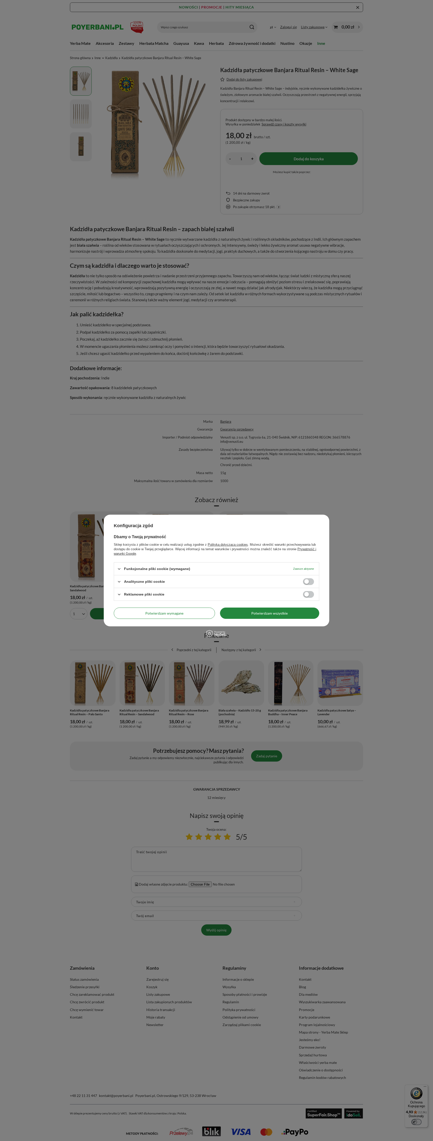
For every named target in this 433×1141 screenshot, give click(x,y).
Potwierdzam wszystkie (269, 613)
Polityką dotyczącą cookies (228, 544)
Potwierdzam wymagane (164, 613)
